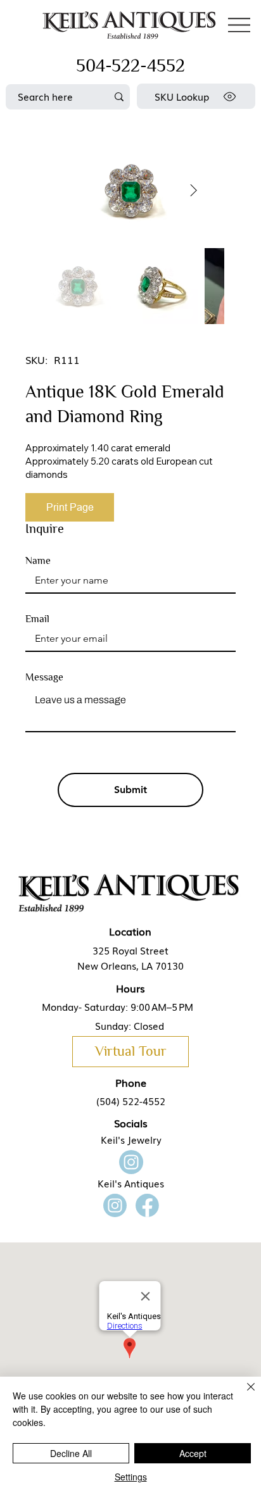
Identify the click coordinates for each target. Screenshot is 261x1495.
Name (38, 561)
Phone (130, 1082)
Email (37, 619)
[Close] (243, 1394)
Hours (130, 988)
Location (130, 931)
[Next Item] (194, 190)
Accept (193, 1453)
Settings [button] (131, 1476)
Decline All (71, 1453)
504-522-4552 (130, 65)
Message (44, 677)
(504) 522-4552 (130, 1101)
